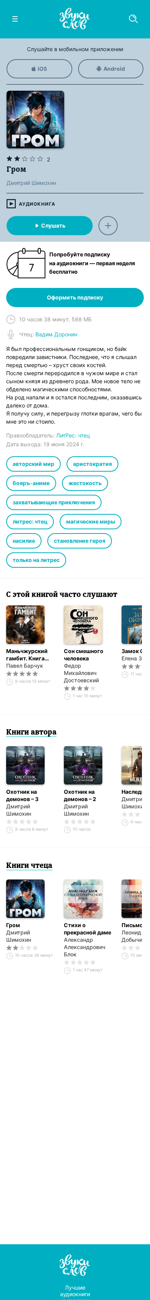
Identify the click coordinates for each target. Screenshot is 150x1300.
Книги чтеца (29, 866)
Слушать (53, 225)
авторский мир (33, 463)
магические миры (90, 521)
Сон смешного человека (83, 655)
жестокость (85, 483)
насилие (24, 540)
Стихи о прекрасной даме (87, 929)
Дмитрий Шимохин (18, 810)
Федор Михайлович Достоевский (81, 672)
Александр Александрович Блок (84, 947)
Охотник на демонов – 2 (80, 795)
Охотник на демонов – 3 (22, 795)
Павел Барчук (24, 665)
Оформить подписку (75, 297)
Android (114, 68)
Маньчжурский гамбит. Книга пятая (27, 655)
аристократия (92, 463)
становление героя (79, 540)
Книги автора (31, 732)
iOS (42, 68)
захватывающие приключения (54, 502)
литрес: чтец (30, 521)
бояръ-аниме (31, 483)
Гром (13, 925)
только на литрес (36, 560)
